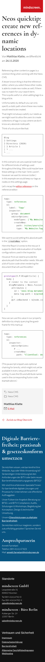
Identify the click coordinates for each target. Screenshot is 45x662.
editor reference (24, 186)
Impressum (7, 637)
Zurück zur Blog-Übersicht (19, 419)
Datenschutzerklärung (12, 642)
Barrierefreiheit (9, 646)
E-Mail (11, 408)
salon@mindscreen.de (12, 603)
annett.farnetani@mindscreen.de (23, 552)
